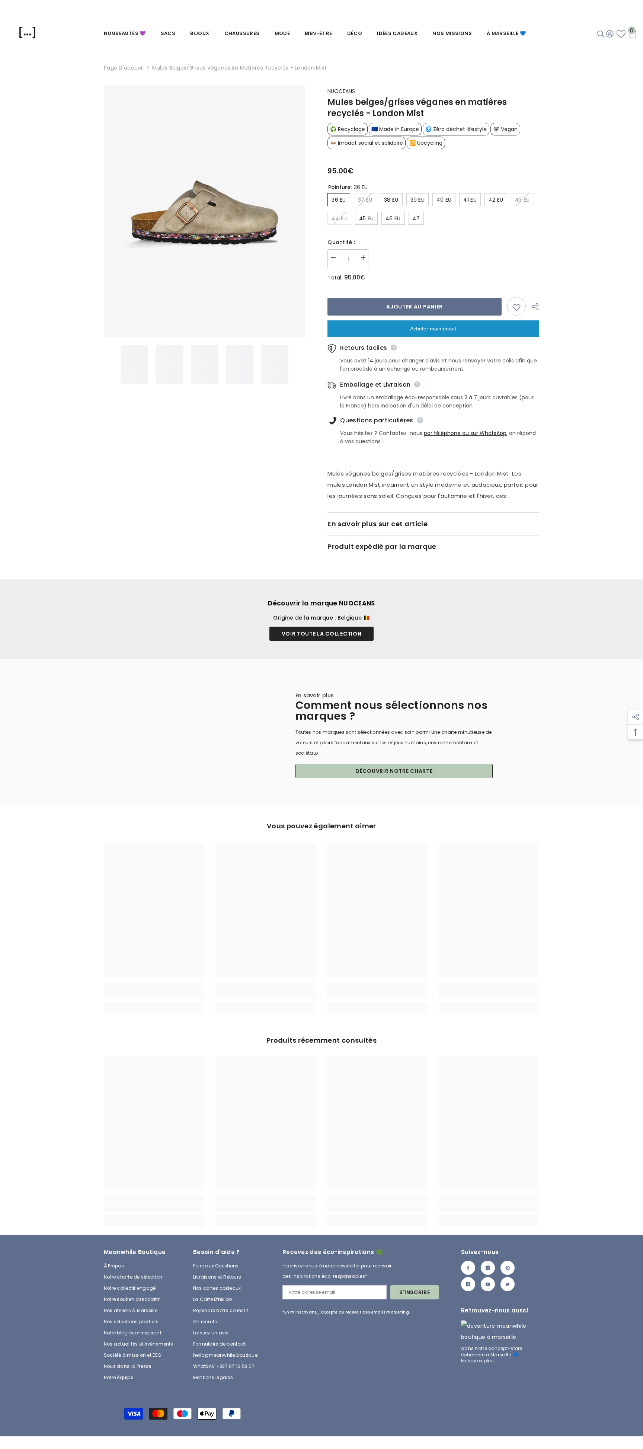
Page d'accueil (124, 67)
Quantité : (341, 242)
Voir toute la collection (322, 633)
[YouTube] (488, 1284)
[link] (154, 995)
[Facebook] (468, 1268)
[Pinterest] (507, 1268)
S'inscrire (414, 1292)
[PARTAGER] (532, 307)
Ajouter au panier (414, 306)
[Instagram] (488, 1268)
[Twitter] (507, 1284)
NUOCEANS (341, 91)
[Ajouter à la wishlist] (516, 306)
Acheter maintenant (433, 329)
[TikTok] (468, 1284)
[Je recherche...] (600, 34)
